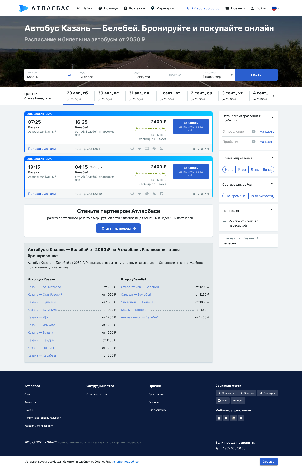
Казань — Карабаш (42, 355)
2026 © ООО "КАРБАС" (40, 442)
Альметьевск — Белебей (140, 317)
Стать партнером (96, 394)
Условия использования (38, 425)
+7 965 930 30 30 (205, 8)
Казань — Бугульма (42, 310)
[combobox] (49, 75)
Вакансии (154, 402)
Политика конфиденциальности (43, 417)
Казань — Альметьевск (45, 287)
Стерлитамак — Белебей (140, 287)
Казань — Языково (41, 325)
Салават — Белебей (136, 294)
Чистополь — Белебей (138, 302)
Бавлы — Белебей (134, 310)
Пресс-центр (156, 394)
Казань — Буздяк (40, 333)
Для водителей (157, 410)
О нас (27, 394)
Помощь (29, 410)
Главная (228, 238)
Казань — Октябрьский (45, 294)
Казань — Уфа (38, 317)
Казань (248, 238)
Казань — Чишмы (41, 348)
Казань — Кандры (41, 340)
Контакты (30, 402)
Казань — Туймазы (42, 302)
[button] (78, 96)
